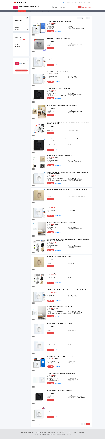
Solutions (35, 11)
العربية (57, 432)
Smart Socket (17, 31)
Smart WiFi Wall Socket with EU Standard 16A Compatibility (60, 390)
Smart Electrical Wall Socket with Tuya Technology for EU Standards (62, 105)
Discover (41, 11)
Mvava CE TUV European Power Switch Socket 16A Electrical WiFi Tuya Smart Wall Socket (67, 189)
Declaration (64, 434)
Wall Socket (17, 25)
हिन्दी (65, 432)
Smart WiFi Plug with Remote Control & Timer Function (59, 21)
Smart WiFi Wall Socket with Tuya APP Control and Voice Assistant (61, 356)
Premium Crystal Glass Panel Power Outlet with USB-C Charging (61, 407)
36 (38, 424)
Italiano (45, 432)
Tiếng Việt (75, 432)
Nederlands (53, 432)
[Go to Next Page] (89, 18)
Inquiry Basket (58, 31)
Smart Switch (17, 29)
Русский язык (41, 432)
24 (35, 424)
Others (16, 34)
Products (22, 11)
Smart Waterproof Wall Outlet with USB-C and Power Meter (60, 206)
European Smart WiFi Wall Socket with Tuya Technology (59, 256)
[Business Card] (27, 60)
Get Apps (84, 2)
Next (88, 424)
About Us (29, 11)
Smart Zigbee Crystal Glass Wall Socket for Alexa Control (59, 273)
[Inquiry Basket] (79, 2)
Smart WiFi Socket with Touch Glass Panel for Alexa (58, 71)
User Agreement (58, 434)
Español (29, 432)
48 (40, 424)
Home (16, 11)
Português (32, 432)
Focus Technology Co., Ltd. (45, 434)
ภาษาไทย (68, 432)
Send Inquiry (50, 31)
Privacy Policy (69, 434)
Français (36, 432)
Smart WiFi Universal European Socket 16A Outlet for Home (60, 306)
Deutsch (49, 432)
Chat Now (22, 63)
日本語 (63, 432)
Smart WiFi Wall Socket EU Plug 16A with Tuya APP (58, 88)
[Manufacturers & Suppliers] (20, 2)
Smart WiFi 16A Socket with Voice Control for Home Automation (61, 340)
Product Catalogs (19, 54)
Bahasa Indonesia (81, 432)
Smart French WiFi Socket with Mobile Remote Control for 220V (61, 222)
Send (21, 70)
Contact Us (48, 11)
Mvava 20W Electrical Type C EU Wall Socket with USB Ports (60, 38)
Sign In (64, 2)
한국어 (60, 432)
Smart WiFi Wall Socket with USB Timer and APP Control (59, 323)
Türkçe (72, 432)
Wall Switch (17, 27)
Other (16, 22)
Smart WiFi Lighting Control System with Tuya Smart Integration (61, 373)
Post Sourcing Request (87, 7)
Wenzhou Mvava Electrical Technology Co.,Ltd (29, 6)
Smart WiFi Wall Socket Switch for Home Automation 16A (59, 155)
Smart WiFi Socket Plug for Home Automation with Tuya (59, 55)
